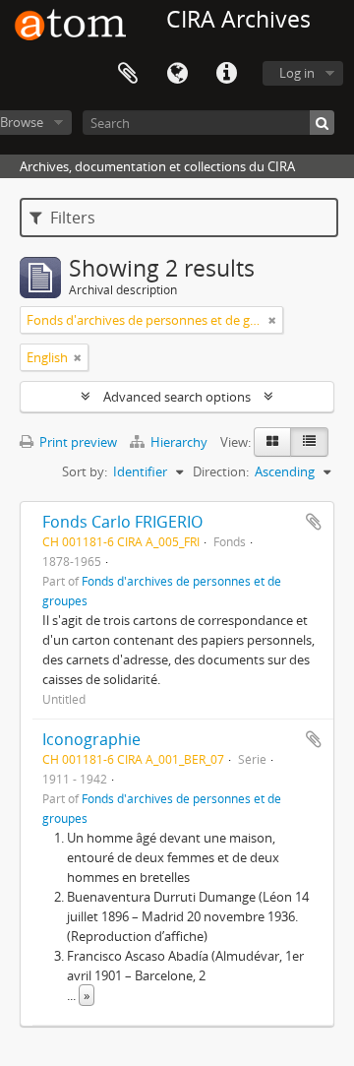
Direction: (221, 471)
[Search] (322, 122)
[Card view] (272, 442)
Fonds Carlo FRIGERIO (122, 522)
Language (177, 73)
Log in (297, 73)
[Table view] (309, 442)
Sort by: (84, 471)
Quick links (226, 73)
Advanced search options (177, 397)
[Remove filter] (272, 320)
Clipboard (127, 73)
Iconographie (91, 739)
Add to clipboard (314, 522)
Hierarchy (179, 442)
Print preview (76, 442)
